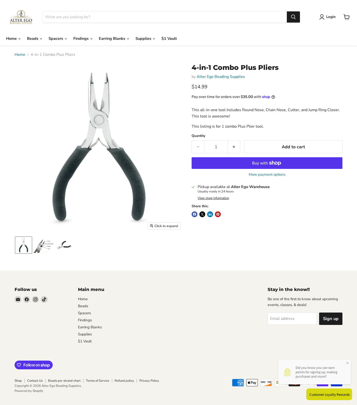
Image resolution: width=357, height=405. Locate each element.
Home (12, 38)
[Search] (293, 17)
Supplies (144, 38)
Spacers (56, 38)
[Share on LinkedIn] (210, 214)
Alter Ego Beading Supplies (221, 76)
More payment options (267, 175)
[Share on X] (202, 214)
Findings (81, 38)
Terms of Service (97, 381)
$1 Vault (169, 38)
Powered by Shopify (29, 391)
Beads (33, 38)
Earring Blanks (112, 38)
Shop (18, 381)
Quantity (198, 136)
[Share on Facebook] (194, 214)
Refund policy (124, 381)
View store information (213, 198)
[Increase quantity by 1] (234, 147)
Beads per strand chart (64, 381)
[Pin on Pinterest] (218, 214)
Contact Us (35, 381)
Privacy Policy (149, 381)
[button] (23, 245)
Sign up (331, 319)
